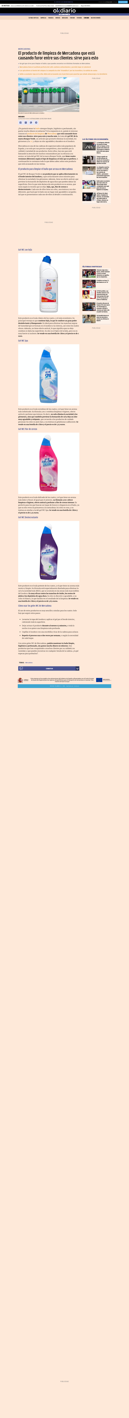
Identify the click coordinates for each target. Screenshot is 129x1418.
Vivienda (79, 18)
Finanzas (51, 18)
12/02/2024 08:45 (24, 119)
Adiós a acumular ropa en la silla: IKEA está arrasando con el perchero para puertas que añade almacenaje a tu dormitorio (63, 74)
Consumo (86, 18)
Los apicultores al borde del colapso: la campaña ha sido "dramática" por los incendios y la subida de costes (58, 70)
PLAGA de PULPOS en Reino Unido (45, 6)
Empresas (43, 18)
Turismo (72, 18)
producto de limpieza (36, 134)
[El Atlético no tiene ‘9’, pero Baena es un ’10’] (89, 284)
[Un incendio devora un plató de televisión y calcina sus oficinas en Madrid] (89, 319)
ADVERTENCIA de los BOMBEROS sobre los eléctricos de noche (71, 6)
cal (31, 141)
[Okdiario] (64, 10)
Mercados (65, 18)
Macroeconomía (95, 18)
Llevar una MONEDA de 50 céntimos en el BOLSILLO (24, 6)
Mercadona (52, 134)
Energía (57, 18)
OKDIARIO (21, 117)
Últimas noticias (34, 18)
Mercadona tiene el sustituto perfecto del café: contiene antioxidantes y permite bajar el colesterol (55, 67)
